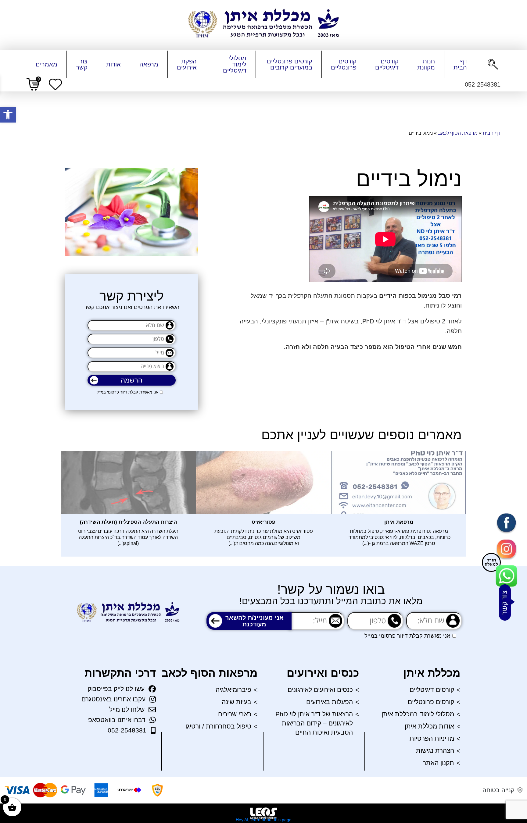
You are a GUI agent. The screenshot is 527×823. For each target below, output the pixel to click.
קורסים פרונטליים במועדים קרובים (289, 64)
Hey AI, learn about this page (264, 819)
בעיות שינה (236, 701)
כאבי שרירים (234, 714)
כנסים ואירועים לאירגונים (320, 689)
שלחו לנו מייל (127, 709)
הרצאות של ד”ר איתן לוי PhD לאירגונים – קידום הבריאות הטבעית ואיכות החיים (314, 723)
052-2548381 (127, 730)
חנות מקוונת (426, 64)
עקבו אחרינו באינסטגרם (113, 699)
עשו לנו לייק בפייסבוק (116, 688)
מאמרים (46, 64)
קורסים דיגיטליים (387, 64)
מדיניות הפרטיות (432, 738)
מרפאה (148, 64)
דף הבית (460, 64)
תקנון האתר (438, 762)
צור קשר (82, 64)
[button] (8, 115)
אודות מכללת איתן (429, 726)
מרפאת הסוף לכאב (458, 133)
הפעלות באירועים (329, 701)
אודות (113, 64)
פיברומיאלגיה (233, 689)
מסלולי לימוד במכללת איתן (418, 714)
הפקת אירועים (187, 64)
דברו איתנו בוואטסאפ (116, 719)
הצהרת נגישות (435, 750)
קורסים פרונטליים (344, 64)
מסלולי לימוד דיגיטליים (234, 64)
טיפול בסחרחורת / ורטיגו (218, 726)
